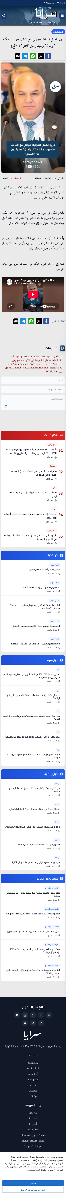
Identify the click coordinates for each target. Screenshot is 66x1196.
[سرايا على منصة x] (33, 1015)
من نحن (33, 1113)
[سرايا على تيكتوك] (33, 1023)
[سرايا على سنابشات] (25, 1023)
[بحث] (4, 16)
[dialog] (33, 1174)
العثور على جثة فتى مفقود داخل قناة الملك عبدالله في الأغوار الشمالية (30, 537)
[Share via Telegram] (25, 56)
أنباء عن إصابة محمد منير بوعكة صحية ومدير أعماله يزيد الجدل (30, 516)
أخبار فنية (33, 1074)
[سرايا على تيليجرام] (41, 1023)
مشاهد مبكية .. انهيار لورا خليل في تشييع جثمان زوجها (32, 494)
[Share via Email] (18, 56)
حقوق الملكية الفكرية (33, 1140)
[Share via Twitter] (41, 56)
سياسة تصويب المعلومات (33, 1135)
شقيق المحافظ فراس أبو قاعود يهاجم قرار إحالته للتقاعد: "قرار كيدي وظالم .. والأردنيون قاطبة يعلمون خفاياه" (31, 453)
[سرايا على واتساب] (17, 1015)
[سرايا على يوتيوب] (41, 1015)
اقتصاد (33, 1085)
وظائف (33, 1096)
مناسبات (33, 1090)
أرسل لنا (33, 1124)
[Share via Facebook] (48, 56)
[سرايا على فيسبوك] (49, 1015)
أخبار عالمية (33, 1068)
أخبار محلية (33, 1063)
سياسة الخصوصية (33, 1146)
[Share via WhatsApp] (33, 56)
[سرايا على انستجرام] (25, 1015)
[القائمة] (62, 16)
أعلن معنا (33, 1129)
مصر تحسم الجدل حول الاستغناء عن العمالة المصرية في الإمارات (34, 473)
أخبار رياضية (33, 1079)
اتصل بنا (33, 1118)
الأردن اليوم (58, 32)
